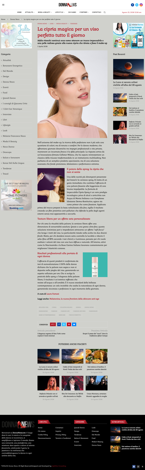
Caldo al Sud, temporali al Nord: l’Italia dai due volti (136, 96)
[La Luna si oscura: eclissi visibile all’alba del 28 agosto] (48, 356)
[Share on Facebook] (59, 324)
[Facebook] (132, 4)
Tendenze (7, 168)
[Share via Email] (74, 324)
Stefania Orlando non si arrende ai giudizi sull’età (135, 124)
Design (6, 76)
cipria (54, 307)
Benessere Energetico (12, 65)
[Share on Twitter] (64, 324)
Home (19, 12)
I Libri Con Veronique (12, 109)
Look (5, 130)
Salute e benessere (11, 157)
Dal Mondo (8, 71)
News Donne (8, 146)
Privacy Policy (61, 434)
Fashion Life (65, 311)
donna (78, 307)
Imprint (58, 431)
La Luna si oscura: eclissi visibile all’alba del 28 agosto (127, 83)
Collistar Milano (66, 307)
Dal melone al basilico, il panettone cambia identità (136, 110)
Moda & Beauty (44, 12)
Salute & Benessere (81, 438)
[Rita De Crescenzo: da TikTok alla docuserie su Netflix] (72, 383)
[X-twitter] (142, 466)
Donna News (14, 19)
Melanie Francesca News (14, 136)
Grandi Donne (9, 98)
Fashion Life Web (79, 311)
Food (5, 92)
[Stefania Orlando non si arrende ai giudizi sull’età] (48, 383)
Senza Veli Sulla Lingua (13, 163)
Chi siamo (41, 431)
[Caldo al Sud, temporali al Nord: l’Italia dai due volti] (72, 356)
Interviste (7, 114)
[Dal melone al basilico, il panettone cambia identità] (97, 356)
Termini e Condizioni (63, 438)
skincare (62, 315)
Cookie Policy (43, 434)
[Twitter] (136, 4)
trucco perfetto (75, 315)
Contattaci (96, 12)
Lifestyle (59, 12)
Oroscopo (7, 152)
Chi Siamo (72, 12)
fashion (54, 311)
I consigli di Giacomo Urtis (15, 103)
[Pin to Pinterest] (69, 324)
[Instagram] (141, 4)
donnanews (43, 311)
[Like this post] (53, 324)
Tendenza (77, 434)
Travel (5, 174)
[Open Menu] (3, 5)
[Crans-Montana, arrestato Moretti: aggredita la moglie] (97, 383)
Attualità (29, 12)
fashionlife (93, 311)
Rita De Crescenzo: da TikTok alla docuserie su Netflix (136, 138)
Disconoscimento (44, 438)
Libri (5, 119)
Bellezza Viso (43, 307)
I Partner (83, 12)
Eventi (5, 87)
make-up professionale (47, 315)
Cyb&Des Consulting (59, 466)
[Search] (104, 12)
